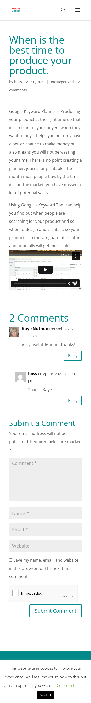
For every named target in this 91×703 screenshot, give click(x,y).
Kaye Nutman (36, 329)
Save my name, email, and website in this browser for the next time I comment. (43, 568)
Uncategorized (61, 81)
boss (18, 81)
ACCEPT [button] (45, 694)
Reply (73, 355)
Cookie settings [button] (69, 685)
